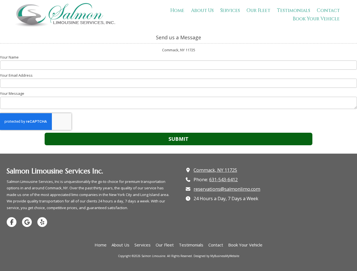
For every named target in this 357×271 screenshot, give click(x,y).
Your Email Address (16, 75)
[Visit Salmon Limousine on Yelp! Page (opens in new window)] (42, 222)
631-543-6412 (223, 179)
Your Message (12, 93)
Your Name (9, 57)
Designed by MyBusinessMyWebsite (216, 256)
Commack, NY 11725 (215, 170)
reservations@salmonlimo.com (227, 189)
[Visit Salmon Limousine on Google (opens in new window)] (27, 222)
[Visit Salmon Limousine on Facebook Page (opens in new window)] (11, 222)
